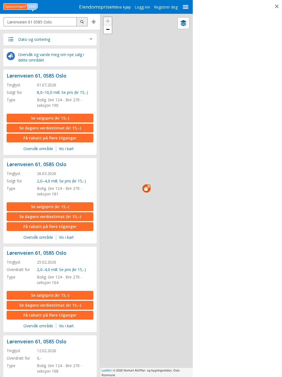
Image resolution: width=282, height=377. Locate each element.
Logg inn (142, 7)
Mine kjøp (122, 7)
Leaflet (106, 370)
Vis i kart (66, 148)
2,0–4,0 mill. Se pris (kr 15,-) (61, 181)
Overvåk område (38, 148)
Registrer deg (166, 7)
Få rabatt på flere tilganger (50, 137)
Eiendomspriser (96, 7)
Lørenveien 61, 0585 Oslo (36, 75)
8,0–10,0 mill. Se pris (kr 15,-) (62, 92)
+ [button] (108, 21)
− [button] (108, 29)
